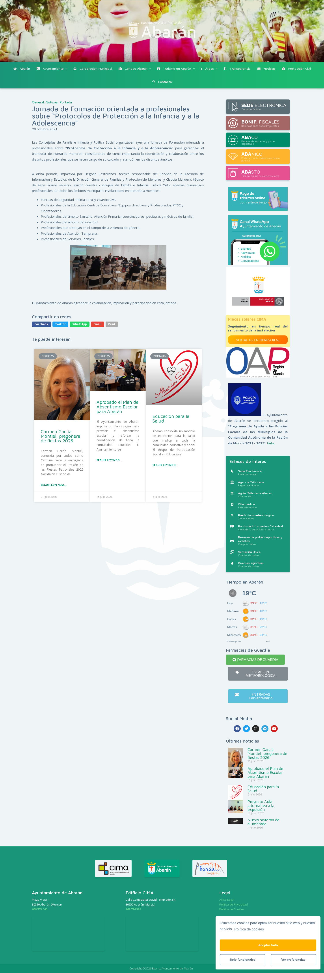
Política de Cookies (231, 909)
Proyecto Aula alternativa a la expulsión (261, 805)
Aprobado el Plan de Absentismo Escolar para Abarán (117, 406)
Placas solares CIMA (247, 319)
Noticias (52, 102)
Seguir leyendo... (54, 485)
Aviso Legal (226, 900)
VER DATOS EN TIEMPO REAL (257, 340)
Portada (66, 102)
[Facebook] (237, 728)
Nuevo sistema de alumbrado (263, 822)
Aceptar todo (268, 945)
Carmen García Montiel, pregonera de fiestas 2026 (60, 436)
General (38, 102)
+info (270, 443)
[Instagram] (255, 728)
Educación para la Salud (171, 418)
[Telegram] (264, 728)
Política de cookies (249, 929)
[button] (255, 660)
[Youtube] (274, 728)
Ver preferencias (293, 959)
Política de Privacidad (233, 904)
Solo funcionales (242, 959)
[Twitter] (246, 728)
